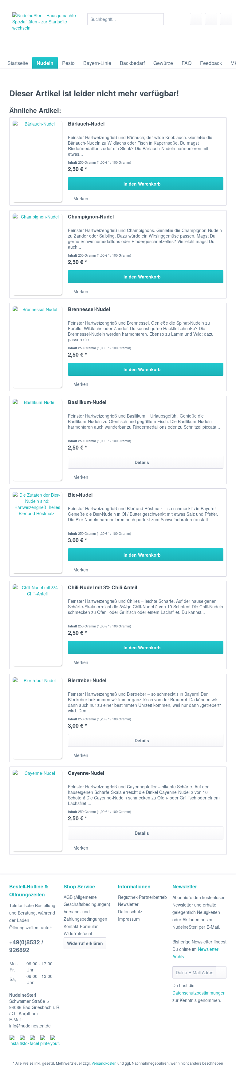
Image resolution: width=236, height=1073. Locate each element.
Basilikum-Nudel (87, 402)
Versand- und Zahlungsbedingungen (85, 915)
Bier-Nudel (80, 495)
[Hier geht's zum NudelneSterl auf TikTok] (25, 1040)
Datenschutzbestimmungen (199, 993)
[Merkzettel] (196, 19)
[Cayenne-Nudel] (37, 810)
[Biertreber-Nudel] (37, 718)
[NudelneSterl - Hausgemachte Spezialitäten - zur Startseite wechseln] (44, 33)
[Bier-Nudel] (37, 532)
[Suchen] (158, 19)
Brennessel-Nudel (89, 309)
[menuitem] (125, 22)
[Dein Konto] (211, 19)
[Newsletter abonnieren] (221, 972)
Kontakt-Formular (81, 926)
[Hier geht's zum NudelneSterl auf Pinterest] (45, 1040)
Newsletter (128, 904)
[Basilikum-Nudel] (37, 440)
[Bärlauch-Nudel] (37, 161)
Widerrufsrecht (78, 933)
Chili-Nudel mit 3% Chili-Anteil (102, 587)
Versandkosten (104, 1063)
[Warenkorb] (226, 19)
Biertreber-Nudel (87, 680)
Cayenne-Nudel (86, 773)
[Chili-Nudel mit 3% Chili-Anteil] (37, 625)
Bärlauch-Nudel (86, 124)
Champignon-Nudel (91, 217)
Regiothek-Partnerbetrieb (142, 897)
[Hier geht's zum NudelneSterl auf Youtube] (55, 1040)
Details (142, 462)
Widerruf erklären (85, 943)
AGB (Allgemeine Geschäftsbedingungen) (87, 900)
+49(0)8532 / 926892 (26, 946)
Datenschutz (130, 911)
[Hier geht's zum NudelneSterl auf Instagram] (14, 1040)
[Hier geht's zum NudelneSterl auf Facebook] (35, 1040)
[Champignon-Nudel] (37, 254)
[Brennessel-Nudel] (37, 347)
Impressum (129, 919)
